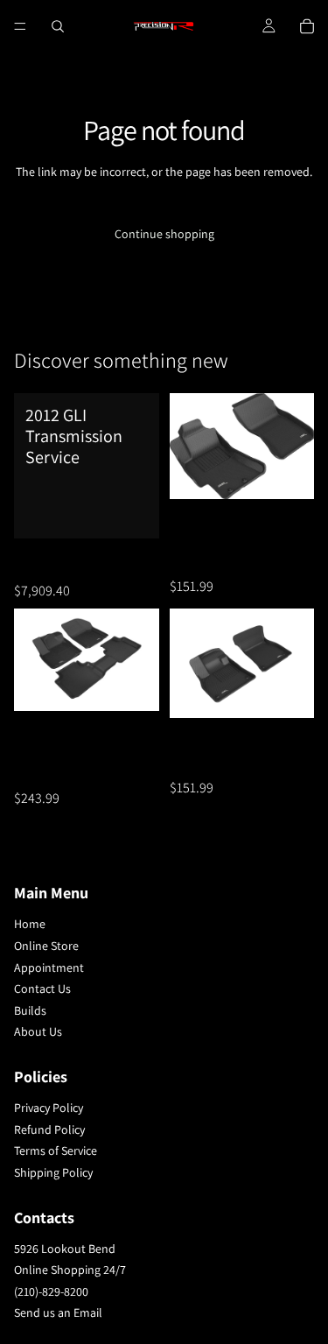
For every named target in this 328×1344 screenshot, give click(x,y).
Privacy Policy (48, 1107)
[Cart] (307, 26)
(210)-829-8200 (51, 1291)
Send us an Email (58, 1312)
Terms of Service (55, 1150)
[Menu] (20, 26)
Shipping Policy (53, 1172)
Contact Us (42, 988)
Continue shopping (164, 234)
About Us (38, 1031)
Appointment (49, 967)
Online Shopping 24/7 (70, 1269)
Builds (30, 1010)
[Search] (57, 26)
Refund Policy (49, 1129)
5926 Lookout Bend (64, 1248)
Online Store (46, 945)
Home (29, 924)
